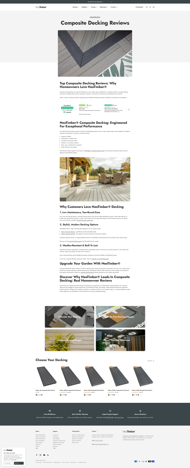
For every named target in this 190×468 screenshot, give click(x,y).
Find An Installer (57, 444)
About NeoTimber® (40, 435)
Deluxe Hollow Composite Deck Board (118, 390)
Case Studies (39, 442)
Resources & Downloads (59, 441)
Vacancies (38, 444)
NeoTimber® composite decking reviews (95, 151)
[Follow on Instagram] (40, 455)
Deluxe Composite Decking (68, 234)
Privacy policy (39, 462)
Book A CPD (75, 442)
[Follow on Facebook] (37, 455)
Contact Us (55, 435)
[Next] (111, 2)
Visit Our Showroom (41, 437)
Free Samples (56, 439)
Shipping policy (56, 462)
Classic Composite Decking (68, 232)
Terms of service (65, 462)
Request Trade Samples (78, 437)
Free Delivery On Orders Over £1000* (95, 1)
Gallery (37, 446)
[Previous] (78, 2)
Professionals (139, 7)
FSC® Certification (40, 439)
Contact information (47, 462)
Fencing (93, 7)
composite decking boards (87, 272)
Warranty (55, 446)
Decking (75, 7)
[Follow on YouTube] (44, 455)
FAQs (54, 448)
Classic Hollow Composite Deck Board (70, 390)
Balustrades (103, 7)
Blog (37, 448)
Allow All (16, 463)
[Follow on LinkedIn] (48, 455)
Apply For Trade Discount (78, 435)
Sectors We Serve (76, 441)
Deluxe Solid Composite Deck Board (142, 390)
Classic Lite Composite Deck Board (45, 390)
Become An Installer (77, 439)
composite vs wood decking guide (99, 259)
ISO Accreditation (40, 441)
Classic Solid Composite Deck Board (94, 390)
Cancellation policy (82, 462)
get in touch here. (119, 417)
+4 (116, 394)
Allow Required (7, 463)
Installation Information (58, 442)
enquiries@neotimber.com (102, 444)
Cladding (84, 7)
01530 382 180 (109, 417)
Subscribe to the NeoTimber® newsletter (133, 436)
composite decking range (74, 241)
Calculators (55, 437)
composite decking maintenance (85, 220)
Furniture (113, 7)
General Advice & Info (95, 17)
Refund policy (74, 462)
